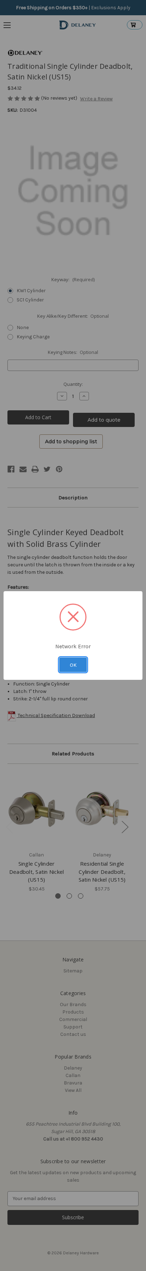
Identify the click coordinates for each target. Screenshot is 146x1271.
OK (73, 665)
